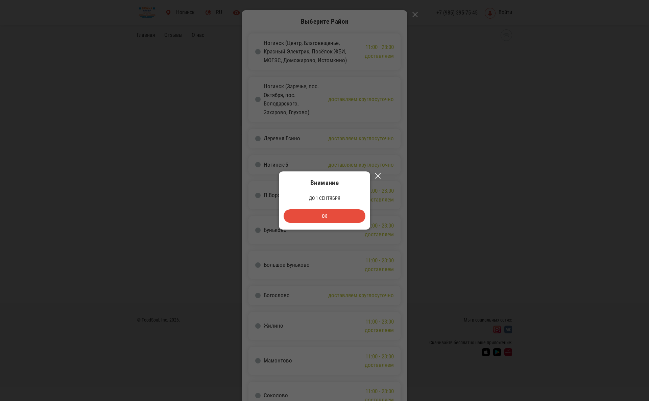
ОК (324, 216)
